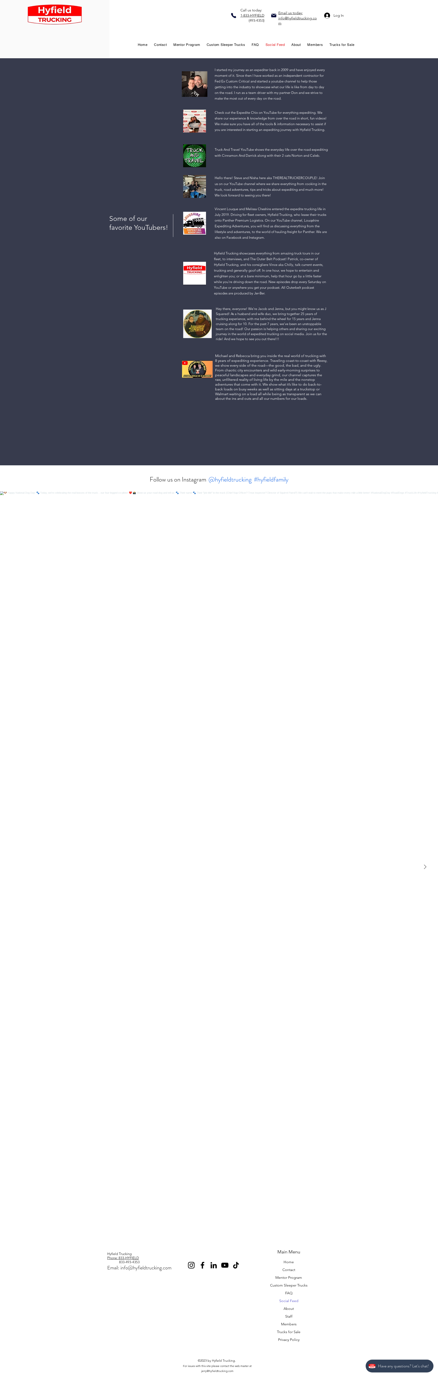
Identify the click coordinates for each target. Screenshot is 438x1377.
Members (289, 1324)
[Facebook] (202, 1265)
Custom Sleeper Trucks (289, 1285)
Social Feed (288, 1301)
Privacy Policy (289, 1339)
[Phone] (234, 16)
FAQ (288, 1293)
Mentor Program (288, 1277)
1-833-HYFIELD (252, 15)
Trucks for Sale (288, 1332)
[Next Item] (425, 867)
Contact (288, 1270)
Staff (288, 1316)
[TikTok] (236, 1265)
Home (289, 1262)
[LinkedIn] (213, 1265)
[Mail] (274, 16)
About (289, 1308)
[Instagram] (191, 1265)
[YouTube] (224, 1265)
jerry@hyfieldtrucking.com (217, 1371)
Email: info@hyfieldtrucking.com (139, 1267)
